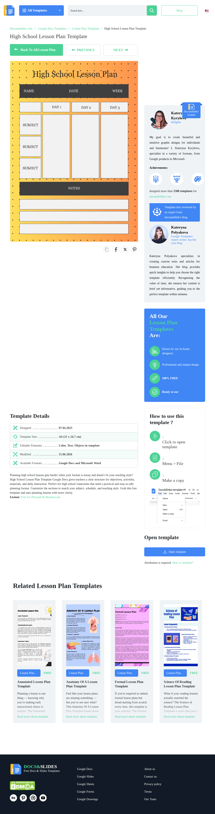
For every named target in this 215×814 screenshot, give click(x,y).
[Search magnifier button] (152, 10)
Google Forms (85, 791)
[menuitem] (203, 19)
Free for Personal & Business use (40, 497)
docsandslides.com (160, 196)
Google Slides (85, 776)
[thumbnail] (34, 635)
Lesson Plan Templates (163, 325)
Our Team (150, 799)
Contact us (150, 776)
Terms (148, 791)
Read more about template (32, 716)
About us (149, 769)
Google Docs (84, 769)
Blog (179, 10)
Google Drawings (87, 799)
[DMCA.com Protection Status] (22, 787)
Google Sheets (85, 784)
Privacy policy (152, 784)
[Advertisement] (29, 337)
